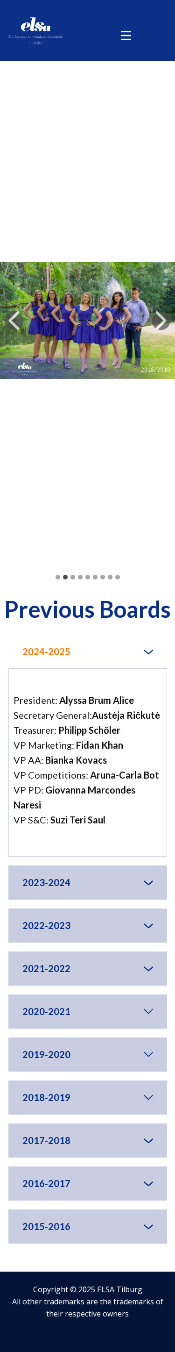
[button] (14, 320)
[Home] (35, 30)
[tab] (87, 652)
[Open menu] (126, 36)
